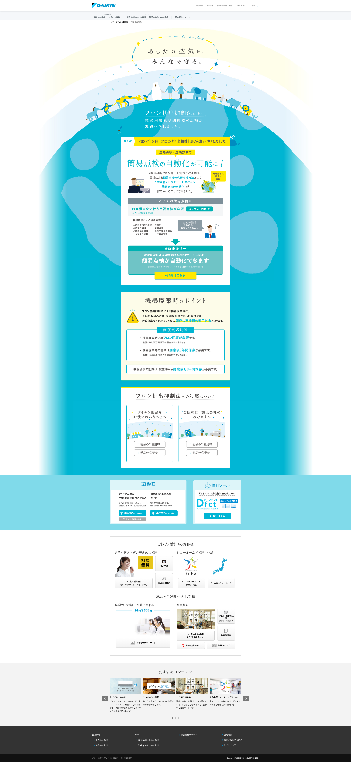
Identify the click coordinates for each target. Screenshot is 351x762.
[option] (125, 696)
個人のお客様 (101, 740)
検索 (253, 6)
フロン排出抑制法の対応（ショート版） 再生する (164, 513)
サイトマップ (242, 6)
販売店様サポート (182, 17)
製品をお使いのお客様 (148, 745)
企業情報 (210, 6)
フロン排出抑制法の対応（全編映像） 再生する (132, 513)
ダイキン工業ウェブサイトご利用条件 (105, 758)
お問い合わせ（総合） (225, 6)
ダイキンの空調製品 (122, 22)
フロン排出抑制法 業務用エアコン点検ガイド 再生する (132, 520)
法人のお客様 (101, 745)
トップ (112, 22)
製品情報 (199, 6)
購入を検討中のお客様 (148, 740)
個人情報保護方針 (127, 758)
